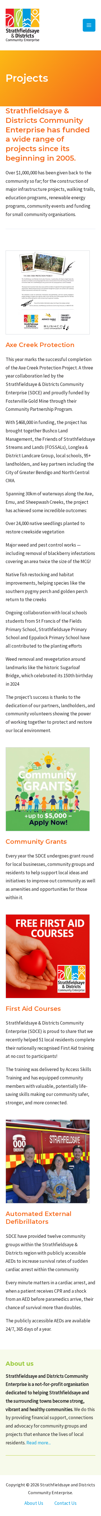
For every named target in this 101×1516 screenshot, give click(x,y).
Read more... (38, 1443)
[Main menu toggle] (89, 25)
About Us (33, 1503)
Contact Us (65, 1503)
